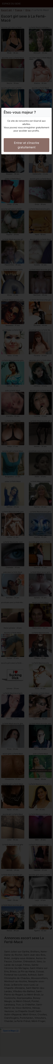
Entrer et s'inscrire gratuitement (26, 145)
